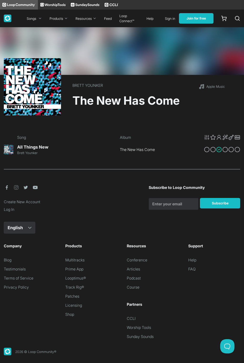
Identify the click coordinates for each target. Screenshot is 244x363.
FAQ (192, 269)
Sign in (170, 18)
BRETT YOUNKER (87, 85)
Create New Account (22, 201)
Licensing (73, 305)
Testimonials (15, 269)
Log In (9, 209)
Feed (108, 18)
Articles (133, 269)
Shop (69, 314)
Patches (72, 296)
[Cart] (224, 18)
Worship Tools (139, 327)
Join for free (196, 18)
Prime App (74, 269)
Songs (31, 18)
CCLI (131, 318)
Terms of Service (18, 278)
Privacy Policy (16, 287)
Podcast (134, 278)
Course (133, 287)
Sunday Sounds (140, 336)
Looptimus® (75, 278)
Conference (137, 260)
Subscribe (220, 203)
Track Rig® (74, 287)
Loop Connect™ (126, 18)
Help (150, 18)
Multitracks (75, 260)
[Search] (237, 18)
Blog (7, 260)
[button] (222, 137)
